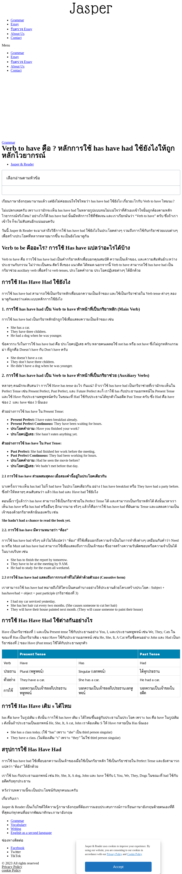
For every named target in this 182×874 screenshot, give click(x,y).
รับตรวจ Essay (21, 29)
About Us (17, 34)
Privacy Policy (114, 854)
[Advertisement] (91, 107)
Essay (15, 24)
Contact (16, 38)
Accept (118, 867)
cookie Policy (11, 870)
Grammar (17, 20)
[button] (91, 45)
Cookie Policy (134, 854)
